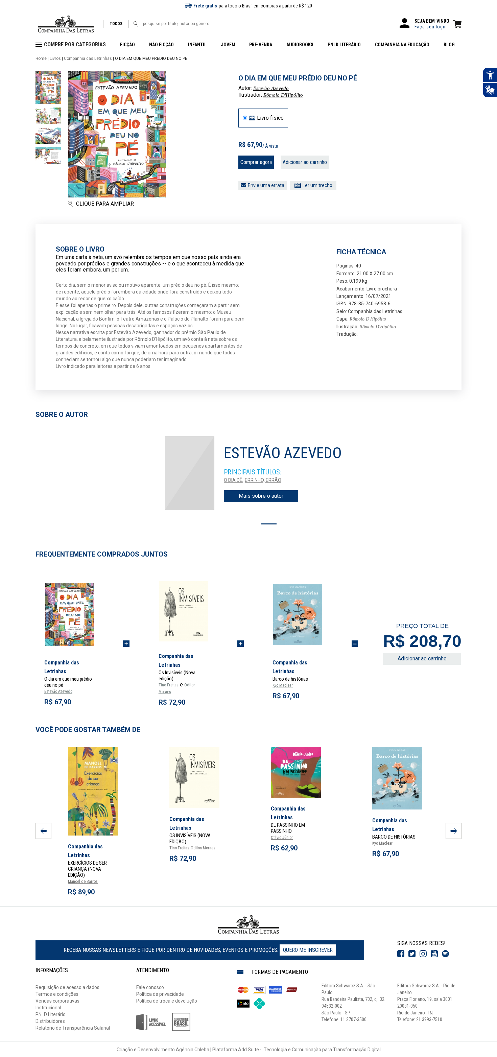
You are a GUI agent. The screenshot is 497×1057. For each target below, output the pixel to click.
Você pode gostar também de (88, 730)
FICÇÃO (127, 44)
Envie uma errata (266, 185)
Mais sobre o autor (261, 496)
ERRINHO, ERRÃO (263, 480)
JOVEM (228, 44)
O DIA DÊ (233, 480)
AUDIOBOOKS (299, 44)
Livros (55, 58)
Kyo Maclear (283, 685)
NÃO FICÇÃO (161, 44)
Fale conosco (150, 987)
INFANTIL (197, 44)
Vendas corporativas (57, 1001)
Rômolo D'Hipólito (283, 95)
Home (41, 58)
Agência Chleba (192, 1049)
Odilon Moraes (203, 848)
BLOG (449, 44)
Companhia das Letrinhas (88, 58)
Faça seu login (431, 26)
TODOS (116, 24)
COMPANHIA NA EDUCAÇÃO (402, 44)
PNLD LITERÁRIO (344, 44)
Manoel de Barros (83, 881)
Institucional (48, 1007)
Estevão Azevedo (271, 88)
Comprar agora (256, 162)
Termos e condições (57, 994)
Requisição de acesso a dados (67, 987)
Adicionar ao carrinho (305, 162)
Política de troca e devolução (166, 1001)
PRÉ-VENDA (260, 44)
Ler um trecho (317, 185)
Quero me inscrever (308, 950)
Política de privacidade (160, 994)
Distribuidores (50, 1021)
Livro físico (270, 118)
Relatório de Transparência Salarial (73, 1028)
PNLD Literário (51, 1014)
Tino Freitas (169, 685)
